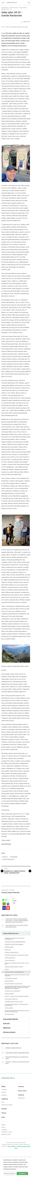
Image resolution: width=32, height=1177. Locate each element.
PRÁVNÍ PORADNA (9, 947)
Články (3, 1086)
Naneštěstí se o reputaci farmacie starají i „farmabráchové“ (14, 872)
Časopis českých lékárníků (10, 1019)
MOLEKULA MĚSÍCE (9, 993)
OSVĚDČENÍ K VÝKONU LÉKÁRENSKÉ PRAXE (15, 941)
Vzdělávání (4, 1099)
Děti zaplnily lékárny (9, 1014)
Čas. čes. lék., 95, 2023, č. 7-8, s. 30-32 (19, 26)
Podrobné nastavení (9, 1173)
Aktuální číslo (6, 1027)
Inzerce (3, 1127)
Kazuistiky (4, 1095)
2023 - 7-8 (9, 9)
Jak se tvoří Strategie (10, 960)
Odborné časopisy (14, 7)
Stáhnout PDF (26, 21)
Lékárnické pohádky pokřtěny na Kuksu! (14, 966)
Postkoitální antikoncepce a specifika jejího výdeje (16, 955)
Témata (3, 1113)
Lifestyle (3, 1092)
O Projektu (4, 1130)
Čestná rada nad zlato (10, 957)
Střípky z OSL (8, 949)
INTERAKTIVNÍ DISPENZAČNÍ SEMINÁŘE (14, 944)
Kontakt (3, 1125)
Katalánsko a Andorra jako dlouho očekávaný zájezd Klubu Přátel (17, 975)
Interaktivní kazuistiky (6, 1105)
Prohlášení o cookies (6, 1132)
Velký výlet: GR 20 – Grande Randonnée (14, 972)
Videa (3, 1117)
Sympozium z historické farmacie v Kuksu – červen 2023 (17, 963)
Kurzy (2, 1102)
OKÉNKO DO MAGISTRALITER (11, 952)
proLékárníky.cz (5, 7)
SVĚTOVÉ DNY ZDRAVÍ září (11, 999)
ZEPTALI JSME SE (9, 1008)
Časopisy (4, 1109)
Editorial (7, 969)
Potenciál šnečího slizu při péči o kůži (13, 983)
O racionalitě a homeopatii (11, 978)
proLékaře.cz (3, 1078)
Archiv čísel (6, 1023)
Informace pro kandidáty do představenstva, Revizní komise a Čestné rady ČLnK (17, 1011)
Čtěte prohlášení (12, 1146)
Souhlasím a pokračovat (22, 1174)
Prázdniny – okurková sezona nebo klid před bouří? (17, 996)
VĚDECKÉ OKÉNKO (9, 981)
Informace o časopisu (9, 1032)
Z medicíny (4, 1090)
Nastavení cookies (6, 1134)
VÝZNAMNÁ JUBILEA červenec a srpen (14, 1001)
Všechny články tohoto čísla (10, 933)
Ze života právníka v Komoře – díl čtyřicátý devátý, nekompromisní (16, 1005)
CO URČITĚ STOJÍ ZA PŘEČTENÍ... (12, 991)
